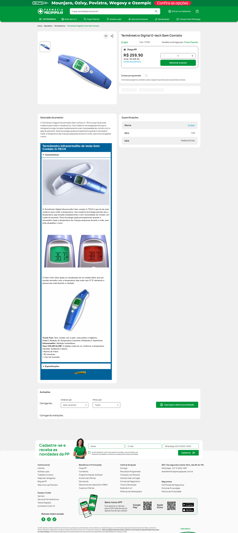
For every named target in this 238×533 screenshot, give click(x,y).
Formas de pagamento (132, 61)
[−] (163, 55)
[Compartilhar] (112, 36)
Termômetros (59, 26)
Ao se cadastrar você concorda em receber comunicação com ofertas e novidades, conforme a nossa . (115, 453)
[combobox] (115, 11)
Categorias (49, 19)
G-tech (191, 125)
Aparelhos (48, 26)
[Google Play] (188, 505)
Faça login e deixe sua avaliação (179, 404)
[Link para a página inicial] (40, 26)
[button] (179, 11)
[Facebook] (43, 519)
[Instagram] (49, 519)
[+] (192, 55)
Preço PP (132, 49)
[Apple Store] (188, 510)
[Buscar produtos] (157, 11)
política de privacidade (129, 454)
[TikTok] (54, 519)
